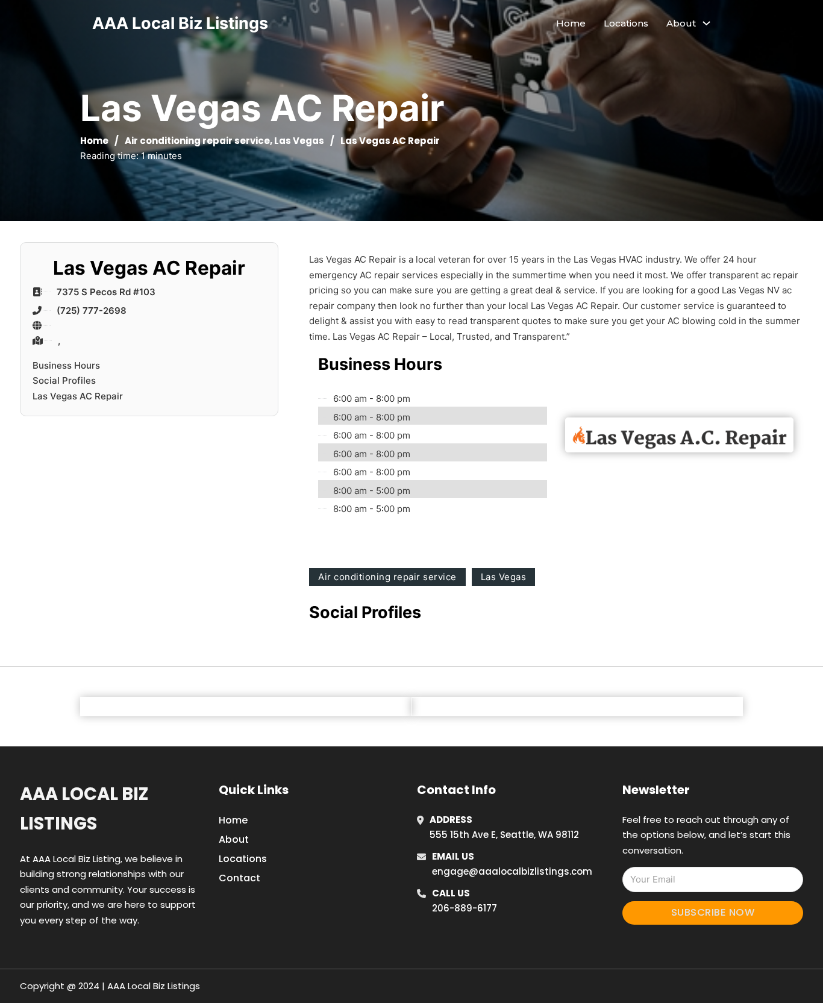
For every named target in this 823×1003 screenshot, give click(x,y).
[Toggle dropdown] (706, 23)
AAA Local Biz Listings (180, 23)
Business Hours (66, 365)
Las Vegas (299, 140)
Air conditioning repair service (197, 140)
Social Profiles (64, 380)
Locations (626, 23)
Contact (239, 878)
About (234, 839)
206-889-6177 (464, 908)
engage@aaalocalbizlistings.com (512, 871)
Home (571, 23)
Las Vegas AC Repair (78, 396)
